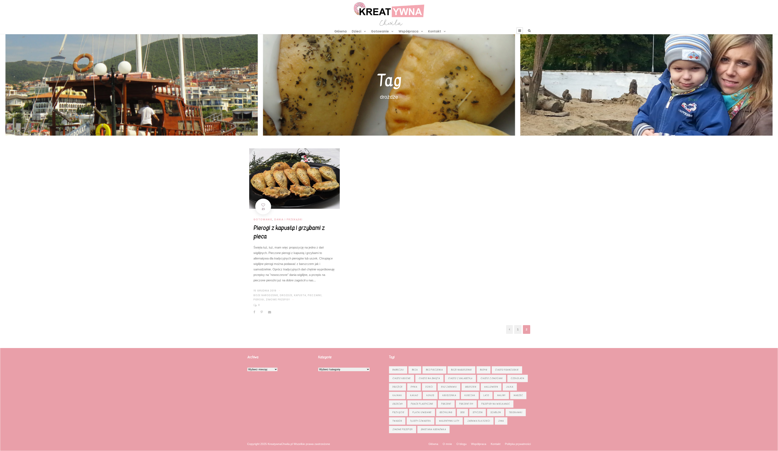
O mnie (447, 444)
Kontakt (434, 31)
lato (486, 395)
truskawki (515, 412)
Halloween (491, 386)
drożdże (286, 295)
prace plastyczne (422, 403)
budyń (483, 369)
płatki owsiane (422, 412)
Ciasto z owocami (492, 378)
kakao (414, 395)
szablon (496, 412)
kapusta (300, 295)
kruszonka (449, 395)
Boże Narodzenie (265, 295)
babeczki (398, 369)
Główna (340, 31)
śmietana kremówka (433, 429)
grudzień (470, 386)
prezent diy (466, 403)
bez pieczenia (434, 369)
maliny (501, 395)
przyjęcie (398, 412)
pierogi (258, 299)
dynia (414, 386)
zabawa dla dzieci (478, 420)
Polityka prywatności (518, 444)
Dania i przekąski (288, 219)
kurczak (469, 395)
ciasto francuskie (507, 369)
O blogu (461, 444)
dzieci (429, 386)
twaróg (397, 420)
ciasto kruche (401, 378)
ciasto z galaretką (460, 378)
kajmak (397, 395)
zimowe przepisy (278, 299)
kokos (430, 395)
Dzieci (356, 31)
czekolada (517, 378)
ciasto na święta (429, 378)
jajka (509, 386)
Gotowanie (380, 31)
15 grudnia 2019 (264, 290)
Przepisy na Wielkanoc (495, 403)
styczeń (477, 412)
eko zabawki (449, 386)
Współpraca (408, 31)
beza (415, 369)
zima (501, 420)
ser (462, 412)
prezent (446, 403)
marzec (518, 395)
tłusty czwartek (420, 420)
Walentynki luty (449, 420)
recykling (446, 412)
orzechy (397, 403)
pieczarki (315, 295)
